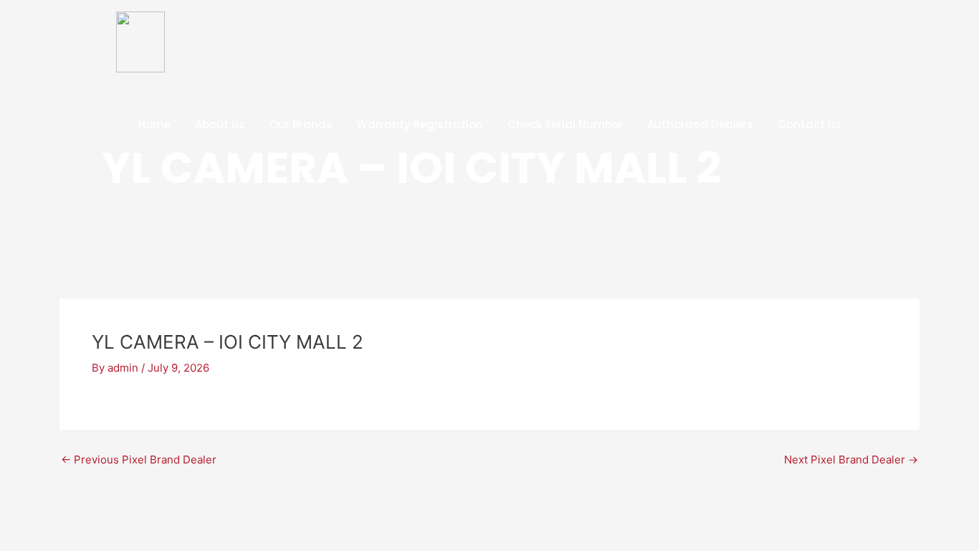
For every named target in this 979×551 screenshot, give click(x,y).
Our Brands (301, 124)
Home (154, 124)
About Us (220, 124)
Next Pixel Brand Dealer (851, 459)
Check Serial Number (565, 124)
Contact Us (809, 124)
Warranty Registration (420, 124)
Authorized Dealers (700, 124)
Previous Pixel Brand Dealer (138, 459)
